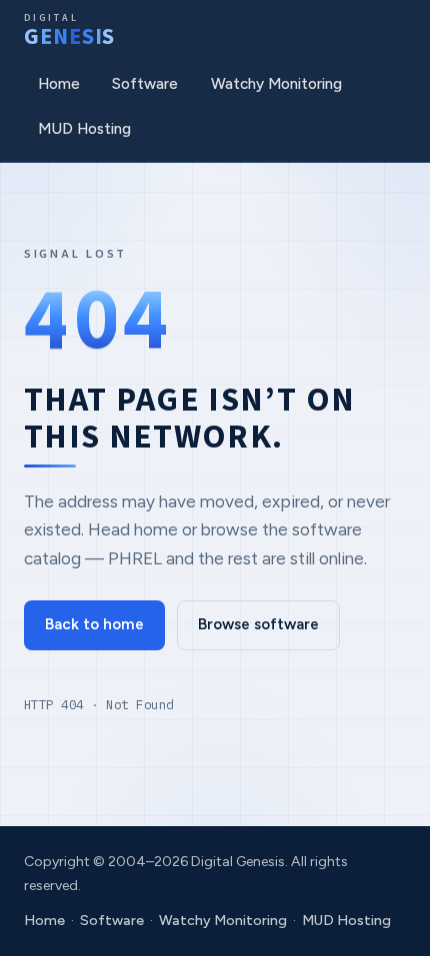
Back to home (94, 624)
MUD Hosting (84, 129)
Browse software (258, 624)
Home (59, 84)
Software (145, 84)
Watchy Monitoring (276, 84)
